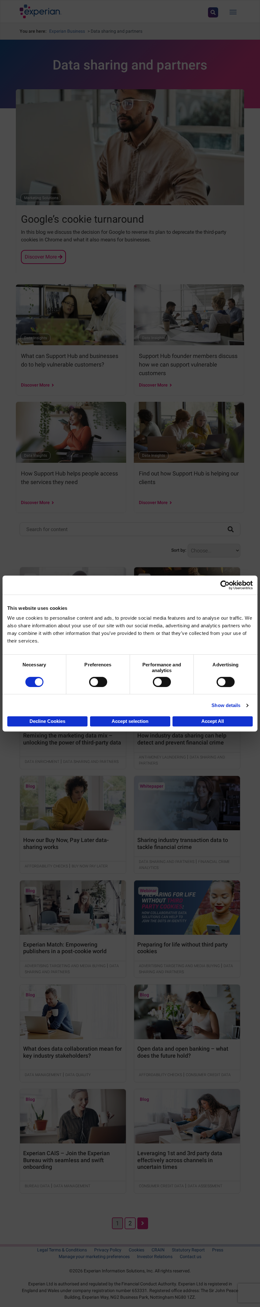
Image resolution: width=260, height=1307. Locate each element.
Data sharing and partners (91, 761)
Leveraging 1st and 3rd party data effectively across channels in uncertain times (179, 1160)
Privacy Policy (107, 1249)
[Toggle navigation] (233, 11)
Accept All (212, 721)
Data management (43, 1075)
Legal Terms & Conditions (62, 1249)
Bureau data (37, 1186)
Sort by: (178, 550)
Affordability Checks (46, 866)
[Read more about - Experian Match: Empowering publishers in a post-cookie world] (73, 907)
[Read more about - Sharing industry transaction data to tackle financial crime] (187, 803)
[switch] (98, 682)
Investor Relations (154, 1256)
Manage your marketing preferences (94, 1256)
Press (217, 1249)
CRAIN (158, 1249)
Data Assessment (205, 1186)
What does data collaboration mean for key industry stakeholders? (72, 1052)
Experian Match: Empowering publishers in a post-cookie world (65, 948)
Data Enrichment (42, 761)
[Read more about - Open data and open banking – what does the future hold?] (187, 1012)
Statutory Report (188, 1249)
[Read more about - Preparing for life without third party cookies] (187, 907)
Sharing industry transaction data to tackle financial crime (182, 843)
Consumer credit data (208, 1075)
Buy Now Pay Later (90, 866)
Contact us (190, 1256)
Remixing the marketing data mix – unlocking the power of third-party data (72, 739)
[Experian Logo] (41, 11)
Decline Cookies (47, 721)
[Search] (230, 529)
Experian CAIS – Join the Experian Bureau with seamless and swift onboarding (66, 1160)
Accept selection (130, 721)
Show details (225, 705)
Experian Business (67, 31)
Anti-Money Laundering (162, 757)
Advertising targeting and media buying (65, 966)
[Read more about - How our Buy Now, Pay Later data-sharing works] (73, 803)
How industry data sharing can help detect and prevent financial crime (181, 739)
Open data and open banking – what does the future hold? (182, 1052)
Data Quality (78, 1075)
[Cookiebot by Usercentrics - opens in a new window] (225, 585)
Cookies (136, 1249)
